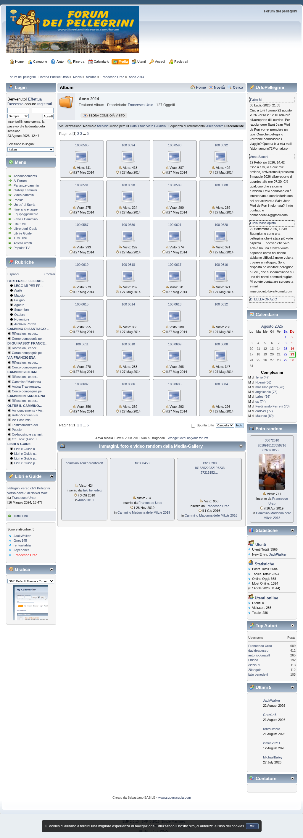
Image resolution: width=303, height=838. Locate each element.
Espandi (13, 274)
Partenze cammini (26, 185)
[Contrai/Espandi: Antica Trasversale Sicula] (9, 386)
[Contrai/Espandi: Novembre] (11, 319)
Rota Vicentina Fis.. (26, 415)
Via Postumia (21, 420)
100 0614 (128, 304)
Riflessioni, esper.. (25, 333)
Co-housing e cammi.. (27, 434)
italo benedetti (92, 490)
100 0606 (128, 384)
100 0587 (81, 225)
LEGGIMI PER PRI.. (28, 285)
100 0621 (174, 225)
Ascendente (214, 126)
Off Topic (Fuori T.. (25, 439)
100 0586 (128, 225)
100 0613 (174, 304)
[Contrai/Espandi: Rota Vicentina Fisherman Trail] (9, 415)
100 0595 (81, 145)
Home (201, 87)
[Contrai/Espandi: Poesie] (9, 429)
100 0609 (174, 344)
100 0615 (81, 304)
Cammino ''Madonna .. (27, 382)
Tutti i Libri (20, 516)
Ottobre (19, 314)
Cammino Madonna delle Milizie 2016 (211, 515)
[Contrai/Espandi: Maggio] (11, 295)
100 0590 (128, 185)
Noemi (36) (263, 382)
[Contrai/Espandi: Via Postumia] (9, 420)
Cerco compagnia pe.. (27, 338)
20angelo (254, 670)
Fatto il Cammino (26, 219)
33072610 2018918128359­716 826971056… (272, 445)
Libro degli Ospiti (25, 228)
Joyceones (22, 550)
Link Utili (19, 224)
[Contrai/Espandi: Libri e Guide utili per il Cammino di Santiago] (11, 449)
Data (133, 126)
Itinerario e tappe (26, 209)
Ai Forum (20, 180)
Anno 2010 (86, 500)
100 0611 (81, 344)
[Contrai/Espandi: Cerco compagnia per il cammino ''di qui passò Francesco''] (9, 353)
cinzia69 (254, 665)
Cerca (238, 87)
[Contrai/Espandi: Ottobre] (11, 314)
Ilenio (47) (262, 377)
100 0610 (128, 344)
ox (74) (260, 401)
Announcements (25, 176)
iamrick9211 (271, 743)
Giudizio (160, 126)
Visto (149, 126)
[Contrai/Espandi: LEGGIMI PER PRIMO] (11, 285)
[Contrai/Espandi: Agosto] (11, 305)
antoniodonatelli (259, 655)
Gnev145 (20, 540)
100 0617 (174, 264)
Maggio (19, 295)
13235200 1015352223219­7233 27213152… (209, 467)
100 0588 (221, 185)
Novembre (21, 319)
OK (252, 826)
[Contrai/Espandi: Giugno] (11, 300)
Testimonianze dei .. (26, 425)
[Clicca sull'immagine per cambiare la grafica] (30, 602)
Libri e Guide (23, 233)
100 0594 (128, 145)
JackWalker (22, 536)
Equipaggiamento (26, 214)
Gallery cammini (25, 190)
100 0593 (174, 145)
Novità (219, 87)
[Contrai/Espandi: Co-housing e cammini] (9, 434)
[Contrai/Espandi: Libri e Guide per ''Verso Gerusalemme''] (11, 458)
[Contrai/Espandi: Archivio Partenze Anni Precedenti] (11, 324)
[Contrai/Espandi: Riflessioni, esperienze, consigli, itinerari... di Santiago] (9, 333)
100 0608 (221, 344)
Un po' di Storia (24, 204)
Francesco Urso (24, 497)
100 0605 (174, 384)
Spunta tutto (205, 425)
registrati (44, 104)
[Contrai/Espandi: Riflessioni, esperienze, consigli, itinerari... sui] (9, 376)
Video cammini (24, 195)
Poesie (18, 200)
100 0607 (81, 384)
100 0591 (81, 185)
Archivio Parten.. (26, 324)
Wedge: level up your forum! (188, 438)
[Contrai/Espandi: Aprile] (11, 290)
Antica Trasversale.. (26, 386)
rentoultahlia (22, 545)
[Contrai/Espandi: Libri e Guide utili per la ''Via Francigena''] (11, 453)
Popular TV (22, 248)
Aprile (18, 290)
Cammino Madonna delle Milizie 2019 (143, 512)
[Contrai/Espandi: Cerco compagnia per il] (9, 338)
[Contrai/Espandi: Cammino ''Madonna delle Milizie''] (9, 382)
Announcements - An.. (27, 410)
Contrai (49, 274)
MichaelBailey (273, 757)
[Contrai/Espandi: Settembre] (11, 309)
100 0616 (221, 264)
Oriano (253, 660)
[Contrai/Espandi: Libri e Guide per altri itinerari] (11, 463)
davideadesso (258, 650)
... (85, 134)
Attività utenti (23, 243)
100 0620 (221, 225)
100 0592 (221, 145)
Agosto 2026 (272, 326)
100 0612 (221, 304)
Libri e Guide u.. (25, 449)
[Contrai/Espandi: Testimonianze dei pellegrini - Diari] (9, 425)
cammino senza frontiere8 (84, 463)
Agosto (19, 305)
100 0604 (221, 384)
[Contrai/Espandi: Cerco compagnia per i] (9, 391)
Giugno (19, 300)
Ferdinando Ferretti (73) (272, 406)
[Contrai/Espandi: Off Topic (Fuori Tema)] (9, 439)
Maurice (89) (264, 416)
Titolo (141, 126)
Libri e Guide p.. (25, 458)
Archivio (102, 126)
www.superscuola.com (174, 797)
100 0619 (81, 264)
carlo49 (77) (264, 411)
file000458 (142, 463)
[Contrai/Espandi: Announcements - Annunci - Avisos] (9, 410)
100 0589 (174, 185)
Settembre (21, 309)
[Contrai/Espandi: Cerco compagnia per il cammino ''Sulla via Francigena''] (9, 367)
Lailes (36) (262, 396)
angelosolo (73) (266, 392)
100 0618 (128, 264)
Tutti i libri (20, 238)
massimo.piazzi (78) (269, 387)
